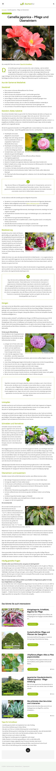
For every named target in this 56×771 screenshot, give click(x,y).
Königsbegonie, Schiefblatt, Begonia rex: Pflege (38, 610)
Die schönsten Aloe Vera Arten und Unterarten (39, 702)
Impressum (26, 766)
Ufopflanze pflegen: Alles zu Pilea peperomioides (40, 655)
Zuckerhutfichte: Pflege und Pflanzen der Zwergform (38, 633)
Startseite (4, 10)
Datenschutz (18, 766)
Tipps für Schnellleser (26, 64)
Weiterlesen (33, 624)
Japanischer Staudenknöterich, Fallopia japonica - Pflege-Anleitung (39, 679)
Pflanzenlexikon (7, 13)
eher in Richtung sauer (33, 203)
